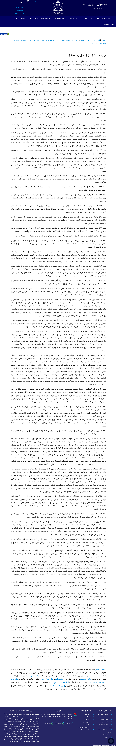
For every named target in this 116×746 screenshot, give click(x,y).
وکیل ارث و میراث (85, 722)
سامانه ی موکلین (104, 719)
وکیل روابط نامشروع (61, 682)
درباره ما (106, 737)
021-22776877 (58, 723)
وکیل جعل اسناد (47, 679)
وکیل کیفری (73, 18)
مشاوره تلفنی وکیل (85, 717)
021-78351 (68, 723)
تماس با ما (21, 18)
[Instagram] (21, 3)
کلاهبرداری (59, 679)
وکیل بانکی (87, 719)
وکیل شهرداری (86, 724)
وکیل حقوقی (88, 18)
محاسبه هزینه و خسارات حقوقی (39, 18)
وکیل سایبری (85, 679)
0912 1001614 (19, 14)
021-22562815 (48, 723)
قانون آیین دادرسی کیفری (90, 40)
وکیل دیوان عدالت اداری (84, 730)
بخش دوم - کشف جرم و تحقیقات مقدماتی (62, 40)
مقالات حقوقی (59, 18)
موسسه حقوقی (100, 669)
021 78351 (19, 8)
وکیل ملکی (87, 714)
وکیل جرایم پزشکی (94, 682)
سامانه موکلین (109, 24)
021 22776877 (19, 11)
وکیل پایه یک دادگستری (106, 18)
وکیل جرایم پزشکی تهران (84, 727)
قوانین (104, 40)
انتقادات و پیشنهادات (103, 722)
